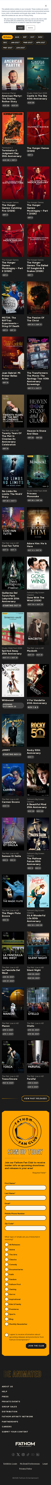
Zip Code (9, 1223)
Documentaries (16, 1269)
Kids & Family (15, 1304)
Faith (11, 1274)
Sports (12, 1314)
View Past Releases (35, 1098)
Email (7, 1203)
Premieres (14, 1309)
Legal (45, 1464)
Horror (12, 1294)
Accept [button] (20, 28)
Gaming (12, 1289)
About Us (7, 1386)
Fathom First (15, 1284)
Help (4, 1391)
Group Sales (9, 1407)
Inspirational (14, 1299)
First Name (10, 1183)
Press (5, 1396)
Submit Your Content (15, 1432)
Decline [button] (30, 28)
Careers (7, 1427)
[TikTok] (28, 1455)
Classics (13, 1259)
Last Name (10, 1193)
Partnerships (10, 1422)
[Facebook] (13, 1455)
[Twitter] (18, 1455)
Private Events (11, 1401)
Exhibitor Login (10, 1464)
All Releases (14, 1245)
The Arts (13, 1254)
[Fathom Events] (25, 1444)
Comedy (13, 1264)
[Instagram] (23, 1455)
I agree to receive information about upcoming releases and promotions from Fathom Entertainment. (26, 1337)
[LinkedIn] (37, 1455)
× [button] (45, 5)
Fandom (12, 1279)
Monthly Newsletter (18, 1324)
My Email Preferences (30, 1464)
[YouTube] (32, 1455)
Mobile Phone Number (15, 1213)
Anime (12, 1249)
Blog (11, 1319)
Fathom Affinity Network (17, 1416)
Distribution (9, 1411)
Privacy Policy (25, 1468)
